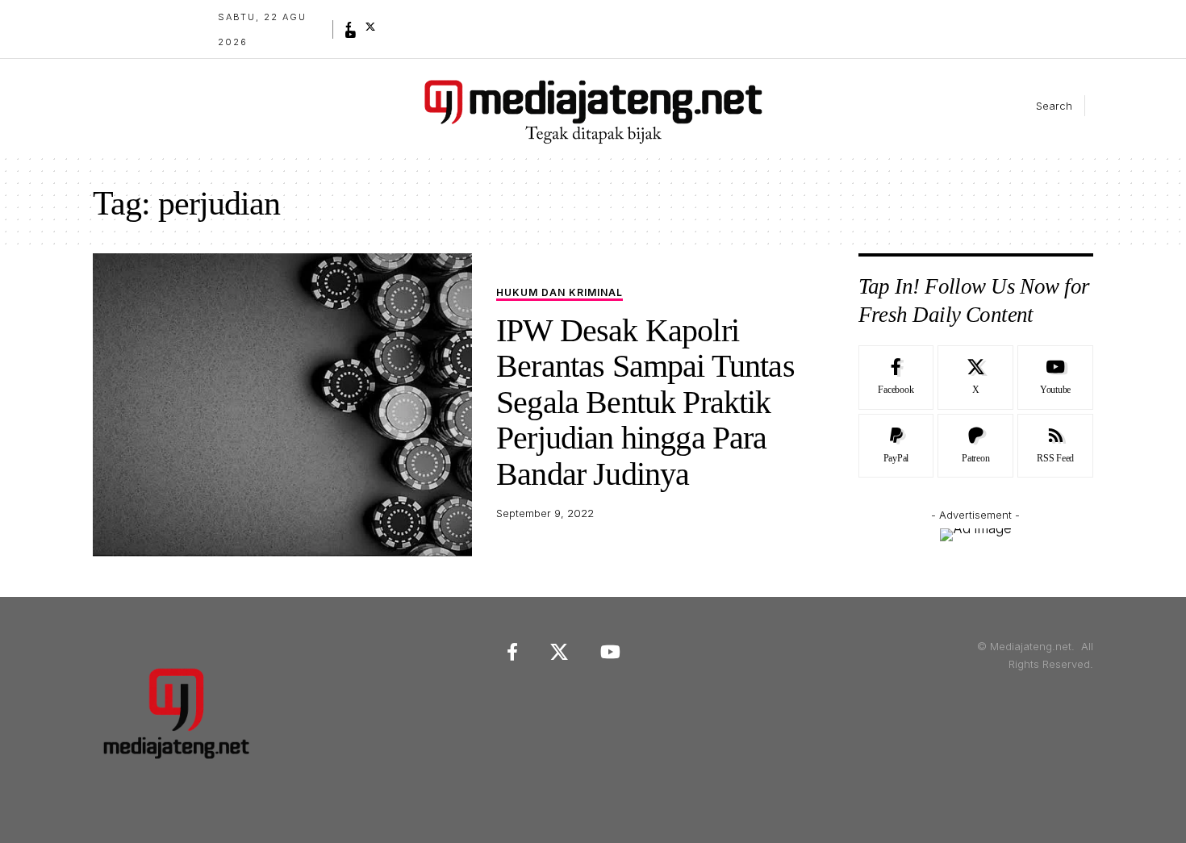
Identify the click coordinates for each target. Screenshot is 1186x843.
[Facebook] (348, 27)
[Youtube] (1055, 377)
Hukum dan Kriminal (559, 293)
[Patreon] (975, 446)
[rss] (1055, 446)
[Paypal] (896, 446)
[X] (370, 27)
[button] (1040, 105)
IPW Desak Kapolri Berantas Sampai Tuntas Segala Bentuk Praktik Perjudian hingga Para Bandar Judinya (645, 402)
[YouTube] (351, 35)
